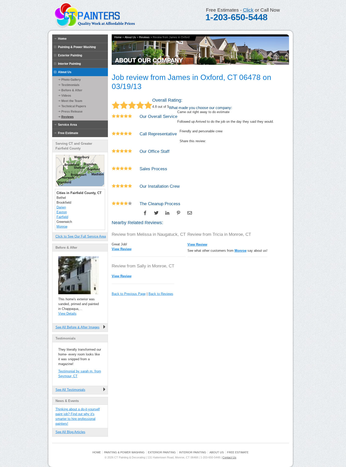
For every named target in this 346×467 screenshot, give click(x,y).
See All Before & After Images (77, 327)
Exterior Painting (70, 55)
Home (62, 38)
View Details (67, 313)
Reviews (67, 117)
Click (248, 10)
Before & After (71, 90)
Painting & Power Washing (77, 47)
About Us (64, 72)
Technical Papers (73, 106)
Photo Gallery (71, 79)
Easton (61, 212)
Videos (66, 95)
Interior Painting (69, 64)
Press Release (72, 111)
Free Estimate (68, 133)
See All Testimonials (70, 390)
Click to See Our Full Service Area (80, 236)
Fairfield (62, 217)
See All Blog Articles (70, 432)
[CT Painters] (93, 27)
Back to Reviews (160, 294)
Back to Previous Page (129, 294)
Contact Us (229, 457)
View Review (121, 249)
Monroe (61, 226)
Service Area (67, 124)
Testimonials (70, 85)
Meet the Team (71, 101)
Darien (61, 207)
